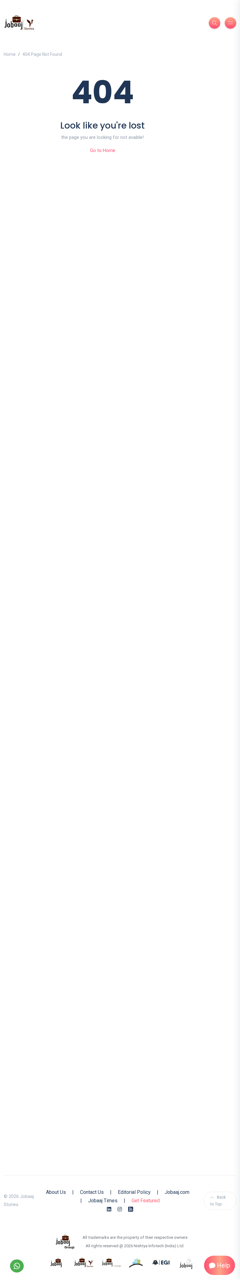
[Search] (214, 23)
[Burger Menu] (230, 23)
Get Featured (146, 1201)
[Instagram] (120, 1209)
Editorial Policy (134, 1192)
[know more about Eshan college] (161, 1262)
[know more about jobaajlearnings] (111, 1262)
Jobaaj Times (103, 1201)
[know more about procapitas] (136, 1262)
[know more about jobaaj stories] (84, 1262)
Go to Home (102, 150)
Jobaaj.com (177, 1192)
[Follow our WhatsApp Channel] (17, 1266)
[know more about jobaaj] (56, 1262)
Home (10, 54)
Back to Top (218, 1200)
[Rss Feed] (130, 1209)
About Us (56, 1192)
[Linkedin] (109, 1209)
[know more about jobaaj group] (65, 1241)
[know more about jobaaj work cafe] (186, 1262)
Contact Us (92, 1192)
